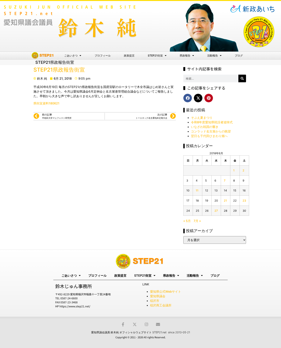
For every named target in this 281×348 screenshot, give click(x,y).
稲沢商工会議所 (160, 305)
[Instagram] (146, 324)
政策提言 (129, 55)
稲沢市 (154, 301)
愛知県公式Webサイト (165, 291)
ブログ (239, 55)
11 (197, 190)
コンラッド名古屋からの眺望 (211, 131)
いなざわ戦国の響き (204, 127)
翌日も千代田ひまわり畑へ (209, 136)
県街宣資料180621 (46, 103)
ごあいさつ (71, 55)
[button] (187, 98)
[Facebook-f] (123, 324)
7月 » (197, 221)
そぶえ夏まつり (201, 117)
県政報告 (185, 55)
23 (244, 200)
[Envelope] (158, 324)
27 (216, 210)
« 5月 (187, 221)
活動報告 (212, 55)
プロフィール (103, 55)
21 (225, 200)
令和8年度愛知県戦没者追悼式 (212, 122)
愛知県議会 (157, 296)
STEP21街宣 (155, 55)
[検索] (242, 78)
